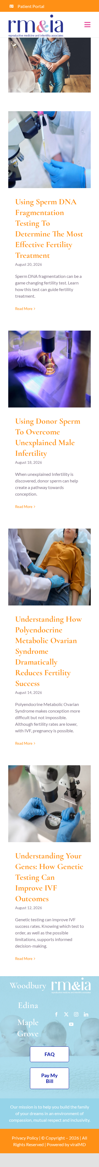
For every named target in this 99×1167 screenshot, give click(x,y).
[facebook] (56, 1014)
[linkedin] (86, 1014)
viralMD (78, 1144)
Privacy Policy (25, 1137)
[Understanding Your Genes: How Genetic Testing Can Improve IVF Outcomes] (49, 803)
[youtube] (71, 1024)
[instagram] (76, 1014)
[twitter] (66, 1014)
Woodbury (28, 985)
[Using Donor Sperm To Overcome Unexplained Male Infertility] (49, 369)
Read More (23, 308)
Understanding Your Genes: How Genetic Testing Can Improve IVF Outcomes (49, 877)
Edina (28, 1005)
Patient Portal (31, 6)
